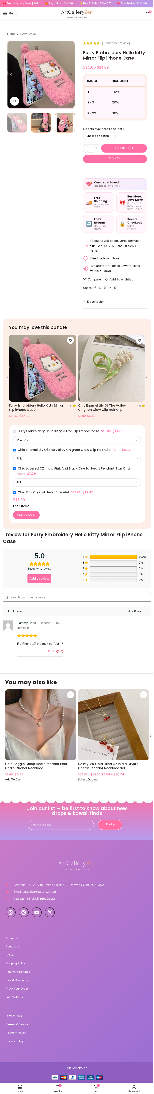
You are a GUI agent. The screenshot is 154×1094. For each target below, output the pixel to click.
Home (11, 34)
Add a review (39, 578)
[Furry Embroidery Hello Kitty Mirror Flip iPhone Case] (42, 368)
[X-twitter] (50, 912)
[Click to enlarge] (14, 101)
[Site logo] (76, 13)
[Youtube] (37, 912)
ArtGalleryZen (77, 1068)
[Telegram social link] (115, 288)
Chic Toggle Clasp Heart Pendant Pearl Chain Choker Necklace (36, 766)
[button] (11, 75)
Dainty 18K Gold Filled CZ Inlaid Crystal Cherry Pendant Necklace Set (108, 766)
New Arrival (28, 34)
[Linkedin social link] (110, 288)
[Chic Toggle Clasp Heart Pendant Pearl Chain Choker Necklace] (40, 724)
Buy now (115, 158)
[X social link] (99, 288)
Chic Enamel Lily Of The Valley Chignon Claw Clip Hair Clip (102, 407)
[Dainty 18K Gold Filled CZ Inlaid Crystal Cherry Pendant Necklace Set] (113, 724)
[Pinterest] (24, 912)
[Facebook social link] (94, 288)
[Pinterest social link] (105, 288)
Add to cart (124, 148)
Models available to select (103, 129)
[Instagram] (11, 912)
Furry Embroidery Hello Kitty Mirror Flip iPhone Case (36, 407)
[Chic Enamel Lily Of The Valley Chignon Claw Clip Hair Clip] (111, 368)
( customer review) (116, 43)
